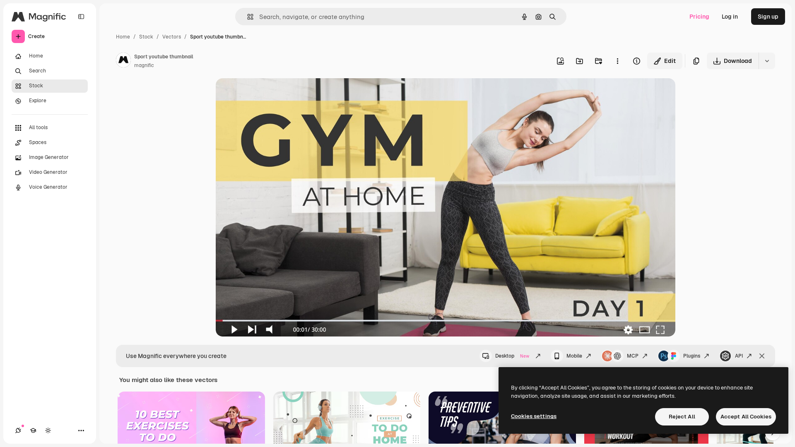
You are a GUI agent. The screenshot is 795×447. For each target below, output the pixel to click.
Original (268, 94)
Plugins (691, 356)
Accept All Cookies (745, 416)
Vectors (171, 37)
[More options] (617, 61)
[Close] (762, 356)
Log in (730, 16)
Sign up (768, 16)
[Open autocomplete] (247, 17)
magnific (144, 65)
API (739, 356)
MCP (632, 356)
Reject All (682, 416)
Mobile (574, 356)
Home (123, 37)
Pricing (699, 16)
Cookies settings (533, 416)
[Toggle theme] (48, 430)
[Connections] (18, 430)
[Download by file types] (767, 61)
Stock (146, 37)
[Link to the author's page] (123, 61)
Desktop (512, 356)
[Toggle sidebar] (81, 16)
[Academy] (33, 430)
